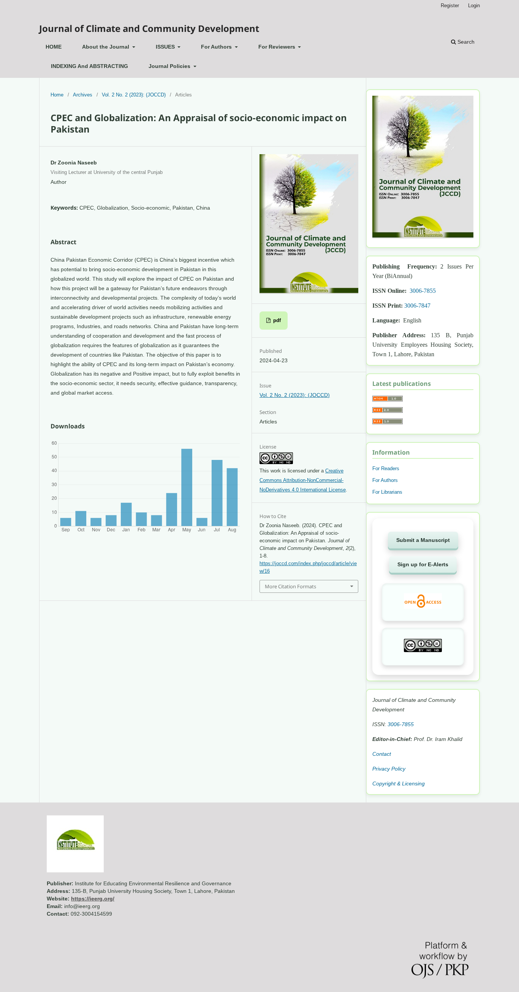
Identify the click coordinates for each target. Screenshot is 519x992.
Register (450, 5)
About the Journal (106, 47)
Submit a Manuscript (423, 540)
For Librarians (387, 492)
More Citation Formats (290, 586)
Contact (381, 754)
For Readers (385, 468)
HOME (54, 47)
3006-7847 (417, 305)
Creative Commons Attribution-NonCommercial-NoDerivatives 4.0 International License (303, 480)
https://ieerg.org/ (92, 899)
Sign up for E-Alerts (422, 564)
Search (465, 42)
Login (474, 5)
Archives (82, 95)
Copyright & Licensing (398, 783)
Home (57, 95)
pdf (276, 320)
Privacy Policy (388, 769)
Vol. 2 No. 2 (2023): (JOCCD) (134, 95)
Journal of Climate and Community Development (149, 28)
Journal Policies (170, 66)
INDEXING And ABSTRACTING (89, 66)
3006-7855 (423, 290)
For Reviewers (277, 47)
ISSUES (166, 47)
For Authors (217, 47)
